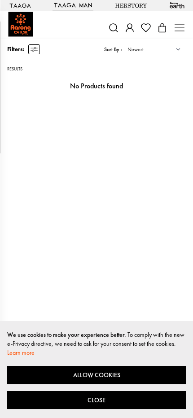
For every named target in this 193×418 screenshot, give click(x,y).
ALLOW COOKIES (96, 375)
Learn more (21, 352)
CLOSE (96, 400)
